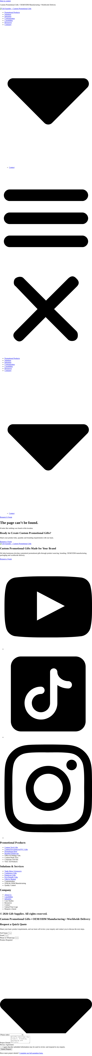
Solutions (7, 14)
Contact (11, 167)
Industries (7, 16)
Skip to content (5, 1)
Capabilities (8, 20)
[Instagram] (48, 838)
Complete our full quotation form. (31, 1053)
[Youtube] (48, 649)
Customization (9, 18)
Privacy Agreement (7, 1045)
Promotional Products (12, 12)
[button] (46, 263)
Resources (8, 23)
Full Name (4, 933)
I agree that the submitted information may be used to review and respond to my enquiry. (34, 1047)
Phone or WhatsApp (7, 938)
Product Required (6, 940)
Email (2, 935)
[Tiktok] (48, 737)
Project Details (5, 1043)
